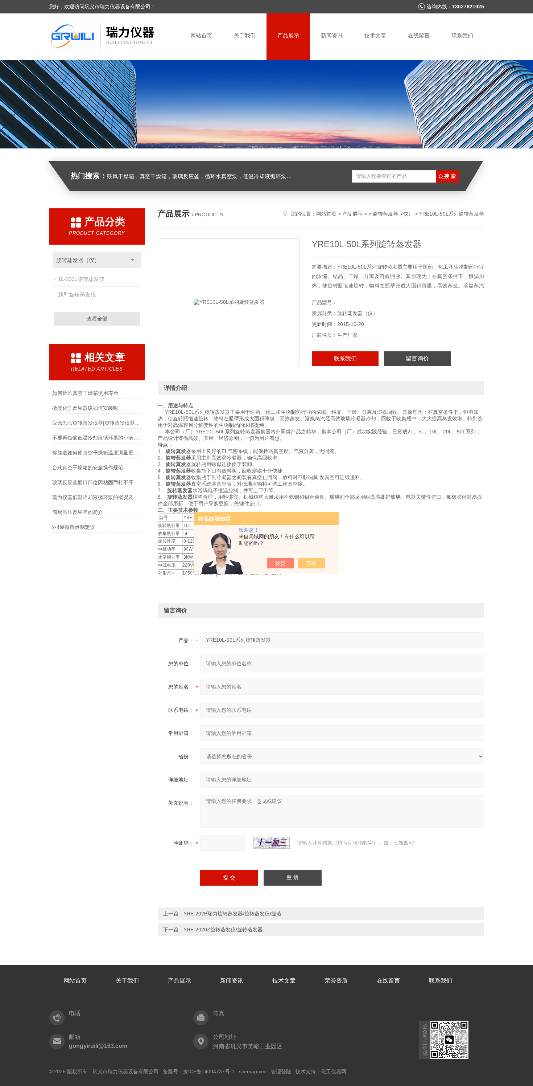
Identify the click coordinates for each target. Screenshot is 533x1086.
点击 (132, 260)
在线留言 (419, 35)
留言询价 (417, 358)
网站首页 (201, 35)
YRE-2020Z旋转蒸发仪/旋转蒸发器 (223, 929)
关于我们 (245, 35)
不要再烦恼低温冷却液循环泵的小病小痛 (97, 438)
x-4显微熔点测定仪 (73, 527)
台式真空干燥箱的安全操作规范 (87, 467)
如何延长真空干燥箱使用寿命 (85, 393)
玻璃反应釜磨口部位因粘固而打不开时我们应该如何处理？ (97, 482)
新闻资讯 (332, 35)
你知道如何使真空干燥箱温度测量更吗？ (97, 453)
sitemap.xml (252, 1071)
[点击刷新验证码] (271, 843)
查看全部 (97, 319)
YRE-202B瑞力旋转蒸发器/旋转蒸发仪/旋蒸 (232, 913)
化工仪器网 (333, 1071)
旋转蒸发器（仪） (78, 260)
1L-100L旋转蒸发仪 (81, 279)
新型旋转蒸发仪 (77, 294)
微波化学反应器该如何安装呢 (85, 408)
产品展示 (288, 35)
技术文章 (375, 35)
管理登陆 (281, 1071)
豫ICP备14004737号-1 (209, 1071)
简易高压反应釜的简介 (77, 512)
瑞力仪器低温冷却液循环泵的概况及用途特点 (97, 497)
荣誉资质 (336, 980)
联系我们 (462, 35)
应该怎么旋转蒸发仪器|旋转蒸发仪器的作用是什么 (97, 423)
